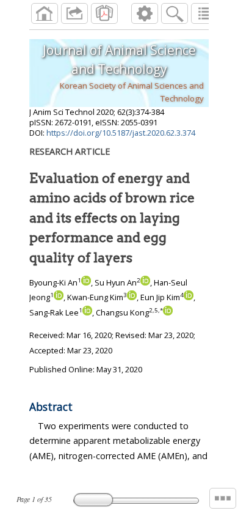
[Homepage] (44, 13)
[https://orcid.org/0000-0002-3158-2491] (86, 282)
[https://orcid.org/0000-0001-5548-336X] (58, 297)
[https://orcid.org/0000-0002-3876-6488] (168, 312)
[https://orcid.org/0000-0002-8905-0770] (87, 312)
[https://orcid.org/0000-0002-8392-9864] (132, 297)
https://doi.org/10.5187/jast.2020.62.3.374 (120, 132)
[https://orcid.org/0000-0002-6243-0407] (188, 297)
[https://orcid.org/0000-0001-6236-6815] (145, 282)
